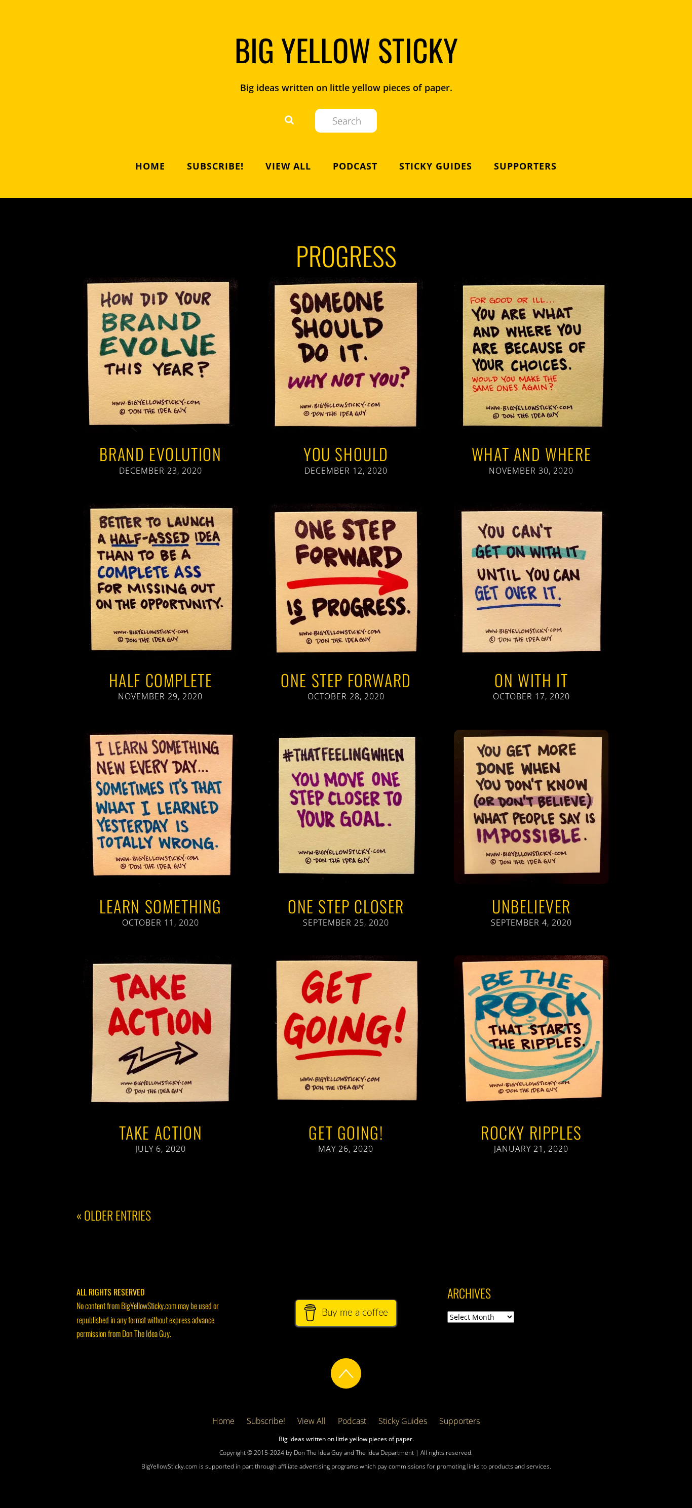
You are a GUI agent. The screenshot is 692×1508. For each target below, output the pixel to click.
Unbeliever (531, 906)
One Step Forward (346, 680)
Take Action (161, 1132)
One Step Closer (346, 906)
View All (288, 166)
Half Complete (161, 680)
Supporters (525, 166)
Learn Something (160, 906)
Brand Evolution (160, 454)
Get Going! (346, 1132)
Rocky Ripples (531, 1132)
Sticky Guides (435, 166)
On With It (531, 680)
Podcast (355, 166)
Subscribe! (215, 166)
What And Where (531, 454)
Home (150, 166)
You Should (346, 454)
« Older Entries (113, 1215)
